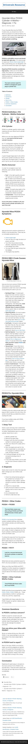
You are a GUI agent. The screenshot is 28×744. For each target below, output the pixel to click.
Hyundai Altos (7, 682)
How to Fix (8, 100)
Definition (8, 95)
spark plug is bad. (10, 310)
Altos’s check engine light (17, 62)
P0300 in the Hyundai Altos (9, 519)
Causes (7, 98)
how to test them (20, 330)
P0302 (8, 592)
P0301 (3, 592)
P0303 (12, 592)
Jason (4, 698)
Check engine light (10, 237)
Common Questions (10, 103)
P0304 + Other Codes (11, 102)
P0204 (21, 342)
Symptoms (8, 96)
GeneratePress (23, 741)
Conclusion (8, 105)
